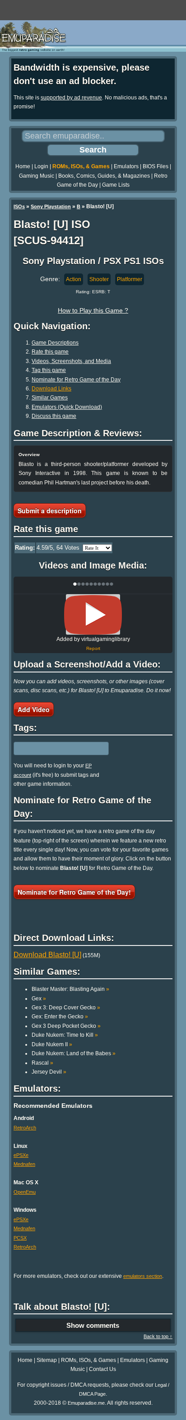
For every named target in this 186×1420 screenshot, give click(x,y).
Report (93, 648)
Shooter (99, 279)
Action (73, 279)
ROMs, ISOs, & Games (81, 166)
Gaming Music (36, 176)
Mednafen (24, 1164)
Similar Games (50, 397)
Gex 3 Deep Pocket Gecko (66, 1026)
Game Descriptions (55, 343)
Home (22, 166)
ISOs (19, 206)
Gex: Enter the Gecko (60, 1016)
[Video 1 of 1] (93, 615)
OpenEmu (25, 1192)
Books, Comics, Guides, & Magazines (104, 176)
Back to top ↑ (158, 1336)
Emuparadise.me (86, 1403)
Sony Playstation (51, 206)
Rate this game (50, 352)
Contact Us (102, 1369)
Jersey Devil (49, 1072)
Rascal (42, 1063)
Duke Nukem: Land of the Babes (74, 1053)
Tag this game (49, 370)
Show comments (92, 1325)
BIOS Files (155, 166)
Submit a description (50, 510)
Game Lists (116, 185)
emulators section (142, 1276)
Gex (39, 998)
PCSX (20, 1238)
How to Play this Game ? (93, 310)
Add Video (34, 709)
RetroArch (25, 1127)
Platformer (129, 279)
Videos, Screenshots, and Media (71, 361)
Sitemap (47, 1360)
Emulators (126, 166)
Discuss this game (54, 416)
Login (41, 166)
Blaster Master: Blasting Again (70, 989)
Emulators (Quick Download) (67, 407)
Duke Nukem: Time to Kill (65, 1035)
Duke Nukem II (52, 1044)
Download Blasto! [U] (47, 955)
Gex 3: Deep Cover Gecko (66, 1007)
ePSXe (21, 1155)
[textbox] (52, 748)
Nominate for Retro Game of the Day (76, 379)
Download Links (51, 388)
